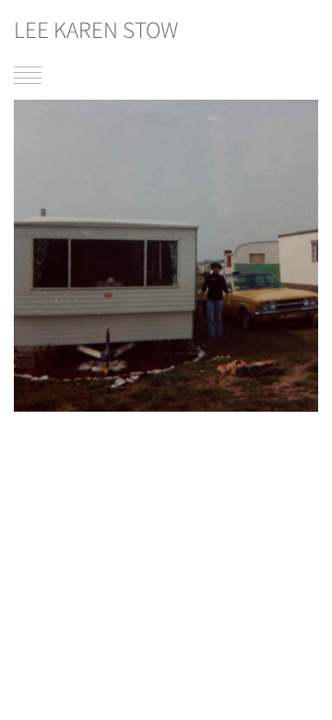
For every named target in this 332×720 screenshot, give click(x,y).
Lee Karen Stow (96, 29)
